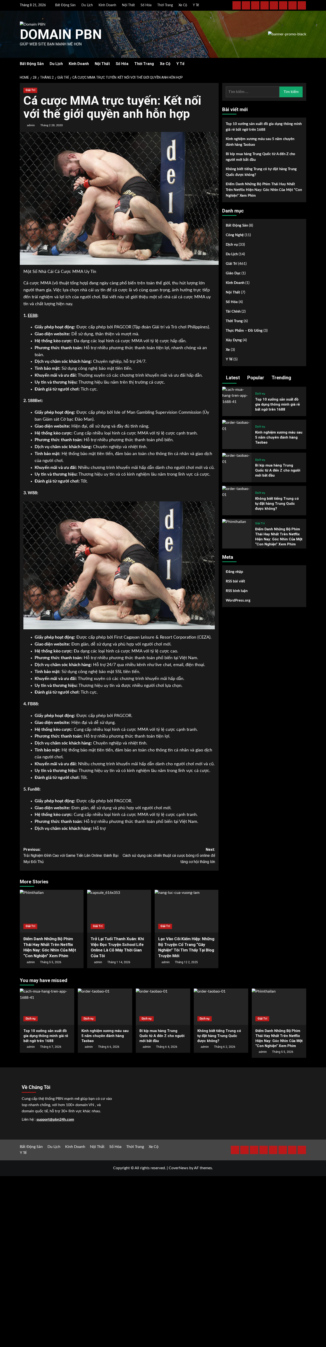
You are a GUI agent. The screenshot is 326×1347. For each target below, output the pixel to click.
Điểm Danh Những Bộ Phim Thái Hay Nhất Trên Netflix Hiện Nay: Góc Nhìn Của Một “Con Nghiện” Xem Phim (264, 189)
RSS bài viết (235, 581)
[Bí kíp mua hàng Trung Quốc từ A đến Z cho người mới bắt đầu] (237, 459)
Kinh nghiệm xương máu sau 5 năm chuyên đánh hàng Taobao (260, 142)
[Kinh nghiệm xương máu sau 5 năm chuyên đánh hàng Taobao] (237, 426)
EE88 (32, 316)
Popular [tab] (255, 377)
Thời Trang (165, 5)
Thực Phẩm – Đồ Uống (244, 331)
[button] (303, 64)
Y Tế (196, 5)
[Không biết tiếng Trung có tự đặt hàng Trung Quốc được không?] (237, 492)
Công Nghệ (235, 235)
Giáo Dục (233, 273)
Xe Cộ (183, 5)
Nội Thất (128, 5)
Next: (169, 855)
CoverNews (178, 1168)
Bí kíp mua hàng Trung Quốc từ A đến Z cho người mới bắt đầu (260, 157)
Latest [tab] (232, 377)
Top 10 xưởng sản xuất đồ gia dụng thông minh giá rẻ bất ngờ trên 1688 (264, 126)
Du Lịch (87, 5)
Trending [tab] (280, 377)
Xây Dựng (234, 340)
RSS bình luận (236, 591)
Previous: (70, 855)
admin (31, 125)
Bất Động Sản (65, 5)
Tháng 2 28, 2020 (51, 125)
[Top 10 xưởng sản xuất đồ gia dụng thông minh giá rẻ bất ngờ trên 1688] (237, 396)
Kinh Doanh (107, 5)
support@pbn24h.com (55, 1119)
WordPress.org (238, 600)
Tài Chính (233, 312)
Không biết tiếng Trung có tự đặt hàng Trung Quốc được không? (261, 172)
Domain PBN (61, 34)
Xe (228, 350)
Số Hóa (146, 5)
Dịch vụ (232, 245)
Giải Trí (30, 90)
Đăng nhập (234, 572)
